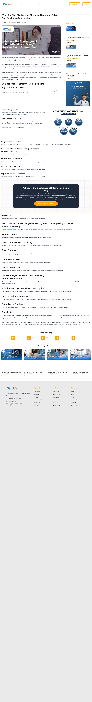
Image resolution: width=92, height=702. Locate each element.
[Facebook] (7, 405)
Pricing (29, 4)
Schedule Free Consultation (46, 203)
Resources (62, 4)
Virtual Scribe (54, 4)
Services (21, 4)
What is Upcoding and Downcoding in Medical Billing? (76, 74)
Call (87, 4)
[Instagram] (21, 405)
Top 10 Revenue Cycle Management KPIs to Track (77, 38)
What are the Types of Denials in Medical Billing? (77, 56)
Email (75, 4)
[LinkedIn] (16, 405)
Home (16, 4)
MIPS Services (45, 4)
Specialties (35, 4)
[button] (17, 338)
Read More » (69, 42)
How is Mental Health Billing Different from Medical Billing (79, 372)
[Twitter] (11, 405)
